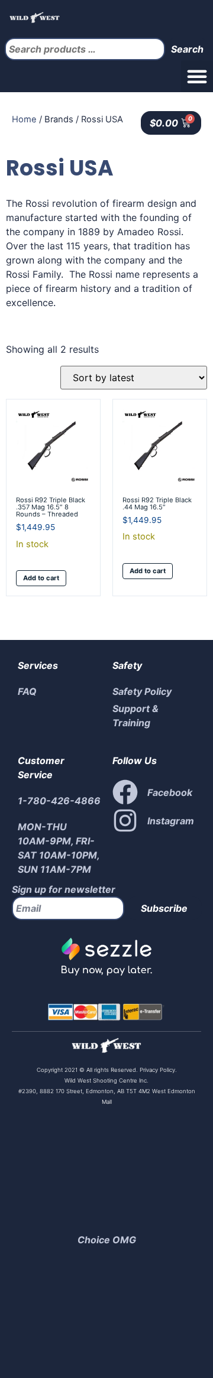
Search (187, 49)
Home (24, 119)
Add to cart (41, 578)
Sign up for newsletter (63, 889)
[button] (197, 76)
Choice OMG (107, 1240)
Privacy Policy (156, 1070)
